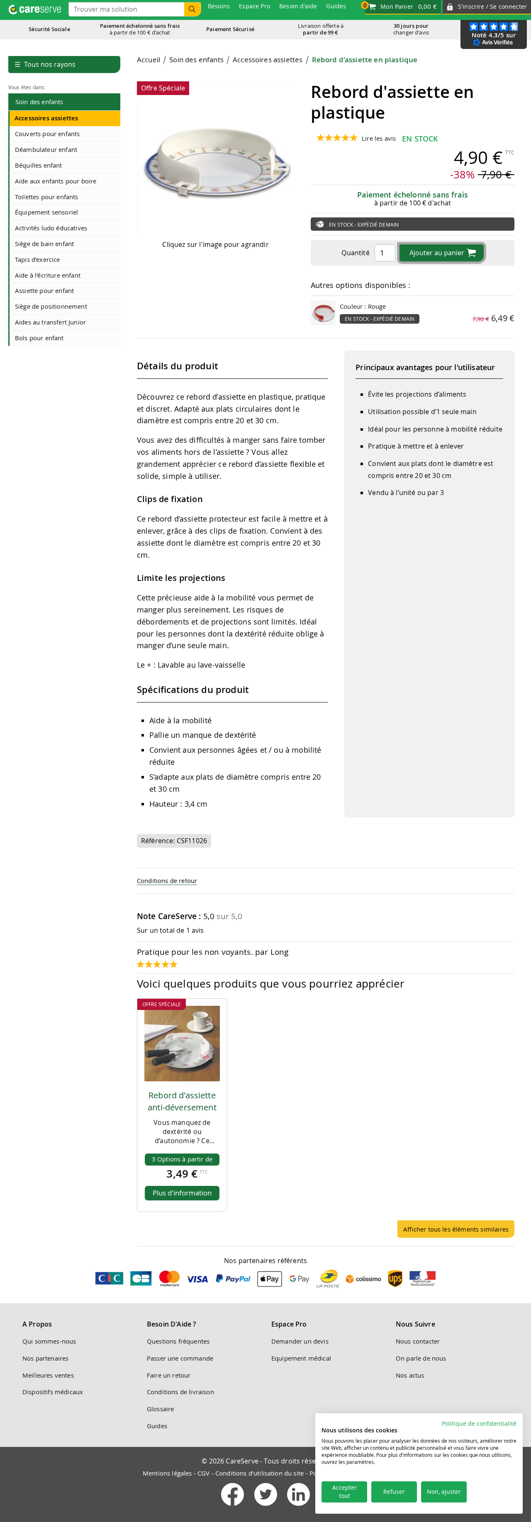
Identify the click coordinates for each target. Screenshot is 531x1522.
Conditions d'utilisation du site (259, 1473)
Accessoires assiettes (46, 118)
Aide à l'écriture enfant (47, 275)
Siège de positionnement (51, 306)
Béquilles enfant (38, 165)
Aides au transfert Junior (50, 322)
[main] (325, 649)
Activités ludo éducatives (51, 228)
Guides (157, 1426)
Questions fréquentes (178, 1341)
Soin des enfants (39, 102)
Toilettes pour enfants (46, 197)
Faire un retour (168, 1375)
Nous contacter (418, 1341)
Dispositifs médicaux (52, 1392)
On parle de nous (421, 1358)
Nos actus (410, 1375)
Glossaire (160, 1409)
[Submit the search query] (192, 9)
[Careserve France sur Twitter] (266, 1507)
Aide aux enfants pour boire (55, 181)
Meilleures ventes (48, 1375)
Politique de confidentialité (479, 1423)
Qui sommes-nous (49, 1341)
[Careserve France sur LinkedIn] (298, 1507)
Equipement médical (301, 1358)
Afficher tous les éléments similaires (456, 1229)
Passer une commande (180, 1358)
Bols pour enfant (39, 338)
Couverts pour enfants (47, 133)
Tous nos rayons (45, 64)
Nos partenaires (45, 1358)
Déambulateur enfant (46, 149)
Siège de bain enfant (44, 243)
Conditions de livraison (180, 1392)
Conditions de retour (167, 880)
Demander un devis (300, 1341)
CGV (203, 1473)
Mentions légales (167, 1473)
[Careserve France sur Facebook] (233, 1507)
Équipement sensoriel (46, 212)
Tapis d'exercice (37, 259)
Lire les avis (379, 138)
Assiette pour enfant (44, 290)
